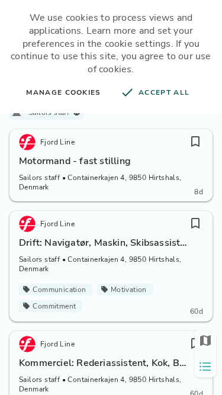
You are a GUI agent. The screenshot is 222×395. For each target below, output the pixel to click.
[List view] (205, 366)
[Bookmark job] (195, 141)
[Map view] (205, 340)
